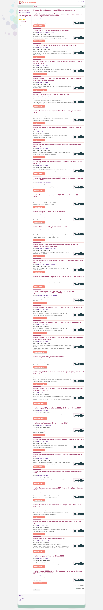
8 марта (50, 375)
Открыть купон (38, 25)
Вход (20, 599)
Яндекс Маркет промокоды (24, 12)
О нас (79, 1)
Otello (38, 18)
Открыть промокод (39, 73)
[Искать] (82, 6)
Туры (41, 18)
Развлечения (51, 32)
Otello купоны (37, 589)
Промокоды (21, 596)
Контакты (82, 1)
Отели (49, 18)
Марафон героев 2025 (52, 248)
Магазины (21, 595)
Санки (49, 182)
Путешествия (45, 18)
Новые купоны (22, 598)
